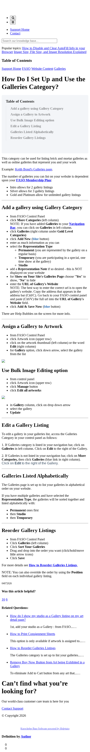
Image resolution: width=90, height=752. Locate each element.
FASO (26, 68)
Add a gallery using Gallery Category (36, 108)
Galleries (60, 68)
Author (26, 736)
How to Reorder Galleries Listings (53, 565)
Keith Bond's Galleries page (33, 169)
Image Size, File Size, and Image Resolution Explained (50, 52)
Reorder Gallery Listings (28, 138)
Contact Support (12, 708)
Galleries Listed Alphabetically (32, 132)
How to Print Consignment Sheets (32, 634)
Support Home (20, 29)
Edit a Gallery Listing (25, 126)
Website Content (42, 68)
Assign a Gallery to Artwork (30, 114)
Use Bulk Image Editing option (32, 120)
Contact (15, 33)
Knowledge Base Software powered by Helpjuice (45, 728)
